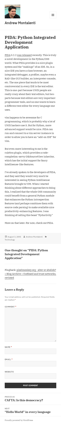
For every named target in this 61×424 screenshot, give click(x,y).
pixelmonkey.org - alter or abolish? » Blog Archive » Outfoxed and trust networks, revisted (30, 273)
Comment (10, 306)
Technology (10, 239)
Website (9, 371)
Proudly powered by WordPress (19, 420)
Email (8, 359)
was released (24, 55)
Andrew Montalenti (20, 22)
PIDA (7, 55)
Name (8, 347)
